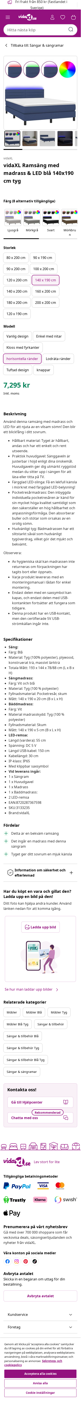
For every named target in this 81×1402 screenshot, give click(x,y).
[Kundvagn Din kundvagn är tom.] (73, 17)
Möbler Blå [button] (34, 1012)
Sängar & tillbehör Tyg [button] (23, 1048)
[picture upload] (40, 957)
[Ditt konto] (52, 17)
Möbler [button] (12, 1012)
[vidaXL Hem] (27, 17)
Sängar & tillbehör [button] (50, 1024)
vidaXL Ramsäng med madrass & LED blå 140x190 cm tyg (38, 173)
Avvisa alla (40, 1383)
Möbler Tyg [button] (59, 1012)
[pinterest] (25, 1261)
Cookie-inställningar (40, 1393)
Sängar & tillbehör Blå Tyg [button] (26, 1060)
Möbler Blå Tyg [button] (17, 1024)
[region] (40, 1368)
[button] (13, 223)
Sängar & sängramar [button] (22, 1072)
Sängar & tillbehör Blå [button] (23, 1036)
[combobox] (40, 29)
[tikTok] (35, 1261)
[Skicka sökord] (70, 29)
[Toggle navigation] (8, 17)
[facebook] (7, 1261)
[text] (16, 386)
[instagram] (16, 1261)
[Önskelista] (62, 17)
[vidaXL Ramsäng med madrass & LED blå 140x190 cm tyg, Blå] (40, 92)
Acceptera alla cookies (40, 1374)
